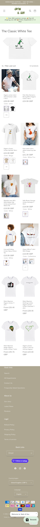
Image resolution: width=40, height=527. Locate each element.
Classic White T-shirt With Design (29, 250)
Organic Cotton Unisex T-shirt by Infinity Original (28, 347)
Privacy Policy (9, 429)
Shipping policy (20, 517)
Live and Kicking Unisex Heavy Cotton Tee (10, 251)
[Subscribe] (31, 453)
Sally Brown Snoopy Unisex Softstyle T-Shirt (29, 202)
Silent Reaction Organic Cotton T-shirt (9, 302)
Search (6, 373)
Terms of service (10, 439)
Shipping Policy (9, 434)
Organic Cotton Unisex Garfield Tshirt (10, 149)
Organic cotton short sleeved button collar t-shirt (10, 96)
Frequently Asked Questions (14, 388)
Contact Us (8, 383)
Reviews (7, 411)
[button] (4, 11)
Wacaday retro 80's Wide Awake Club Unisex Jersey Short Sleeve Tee (10, 203)
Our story (7, 401)
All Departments (10, 378)
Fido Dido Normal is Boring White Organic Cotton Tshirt (29, 96)
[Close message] (36, 513)
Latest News (8, 406)
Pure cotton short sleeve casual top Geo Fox (29, 150)
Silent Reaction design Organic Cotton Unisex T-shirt (10, 347)
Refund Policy (9, 425)
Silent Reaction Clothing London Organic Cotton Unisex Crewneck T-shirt (29, 304)
